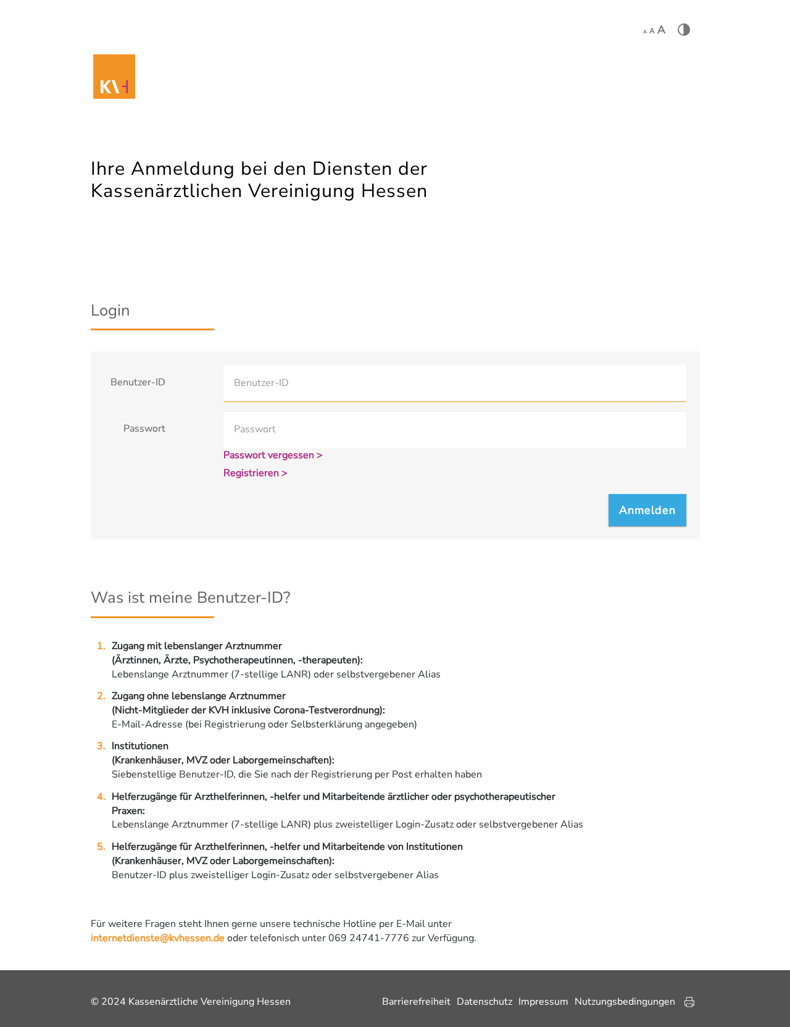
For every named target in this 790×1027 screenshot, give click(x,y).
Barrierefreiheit (416, 1001)
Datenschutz (484, 1001)
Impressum (543, 1001)
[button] (647, 510)
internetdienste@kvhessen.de (158, 938)
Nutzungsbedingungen (625, 1001)
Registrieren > (255, 473)
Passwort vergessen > (273, 455)
